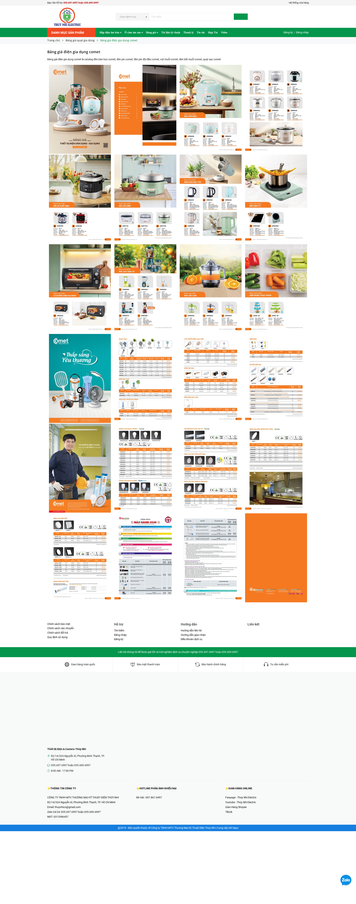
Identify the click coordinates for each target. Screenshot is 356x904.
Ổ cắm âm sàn (133, 32)
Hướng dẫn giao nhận (193, 634)
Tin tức (201, 32)
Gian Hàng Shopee (236, 807)
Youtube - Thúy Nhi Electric (240, 802)
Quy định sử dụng (57, 637)
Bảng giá (151, 32)
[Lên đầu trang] (349, 893)
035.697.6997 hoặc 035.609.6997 (81, 2)
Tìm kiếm (119, 630)
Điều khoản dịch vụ (191, 639)
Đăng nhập (302, 32)
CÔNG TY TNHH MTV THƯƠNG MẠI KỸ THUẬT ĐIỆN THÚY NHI (83, 797)
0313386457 (61, 816)
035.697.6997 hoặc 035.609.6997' (81, 811)
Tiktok (228, 811)
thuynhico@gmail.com (68, 807)
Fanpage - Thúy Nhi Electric (240, 797)
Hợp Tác (213, 32)
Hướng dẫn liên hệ (191, 630)
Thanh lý (188, 32)
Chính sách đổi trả (57, 632)
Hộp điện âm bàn (110, 32)
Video (224, 32)
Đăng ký (288, 32)
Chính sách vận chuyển (60, 628)
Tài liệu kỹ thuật (170, 32)
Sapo (235, 827)
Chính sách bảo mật (58, 623)
